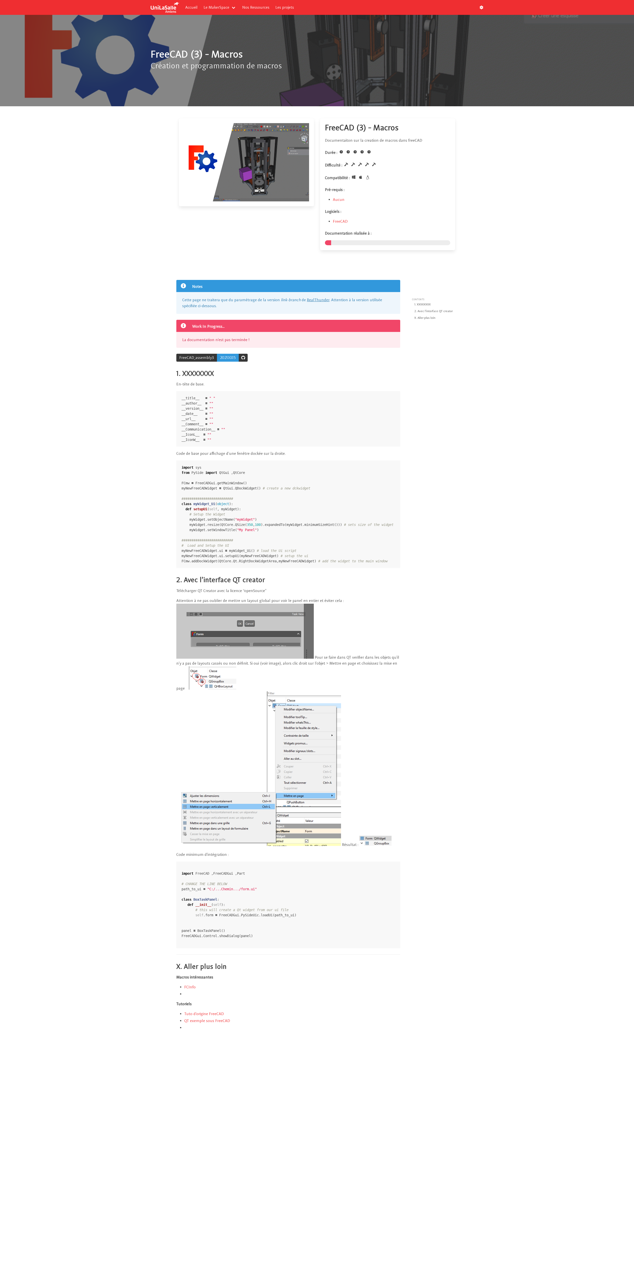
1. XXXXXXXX (422, 304)
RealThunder (318, 300)
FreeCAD (340, 221)
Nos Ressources (255, 7)
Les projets (284, 7)
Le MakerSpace (216, 7)
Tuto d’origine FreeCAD (204, 1013)
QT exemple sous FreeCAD (207, 1020)
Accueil (191, 7)
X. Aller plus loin (424, 318)
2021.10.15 (228, 357)
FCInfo (190, 987)
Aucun (338, 199)
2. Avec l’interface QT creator (433, 311)
